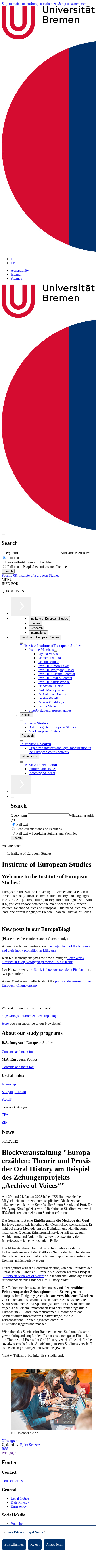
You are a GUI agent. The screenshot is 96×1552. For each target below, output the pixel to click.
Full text (12, 558)
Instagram (11, 1441)
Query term (10, 553)
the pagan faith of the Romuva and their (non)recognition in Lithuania (46, 948)
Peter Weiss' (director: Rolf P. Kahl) (43, 960)
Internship (9, 1084)
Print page (9, 1453)
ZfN (5, 1122)
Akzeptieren (54, 1544)
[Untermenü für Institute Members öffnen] (55, 651)
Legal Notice (20, 1498)
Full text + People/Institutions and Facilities (37, 567)
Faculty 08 (9, 575)
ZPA (5, 1115)
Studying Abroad (14, 1092)
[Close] (21, 643)
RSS (5, 1449)
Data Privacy (20, 1502)
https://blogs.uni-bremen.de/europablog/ (30, 1016)
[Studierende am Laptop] (51, 1429)
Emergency (19, 1506)
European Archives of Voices (23, 1276)
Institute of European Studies (39, 575)
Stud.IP (7, 1099)
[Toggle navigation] (3, 534)
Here (6, 1023)
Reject (34, 1544)
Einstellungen (14, 1544)
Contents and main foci (18, 1052)
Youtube (17, 1524)
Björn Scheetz (30, 1445)
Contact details (12, 1481)
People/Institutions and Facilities (29, 562)
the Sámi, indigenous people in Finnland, (57, 969)
